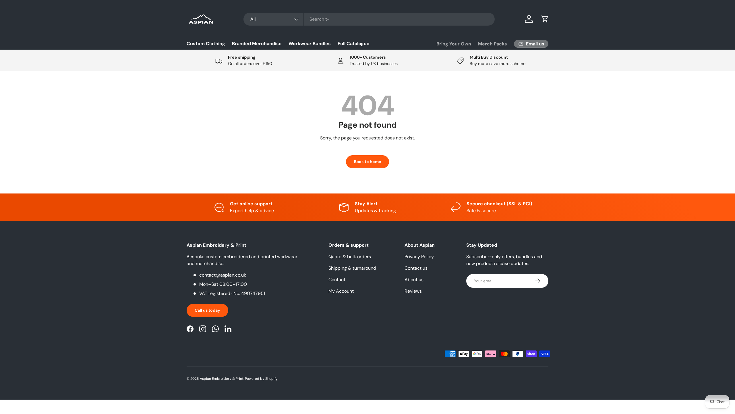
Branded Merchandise (257, 44)
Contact (336, 280)
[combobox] (369, 19)
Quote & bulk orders (349, 257)
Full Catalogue (354, 44)
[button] (545, 19)
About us (414, 280)
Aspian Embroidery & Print (221, 378)
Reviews (413, 291)
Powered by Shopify (261, 378)
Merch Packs (492, 44)
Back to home (367, 161)
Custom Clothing (206, 44)
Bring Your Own (453, 44)
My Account (341, 291)
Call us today (207, 310)
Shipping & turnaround (352, 268)
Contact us (416, 268)
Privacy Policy (419, 257)
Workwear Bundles (310, 44)
